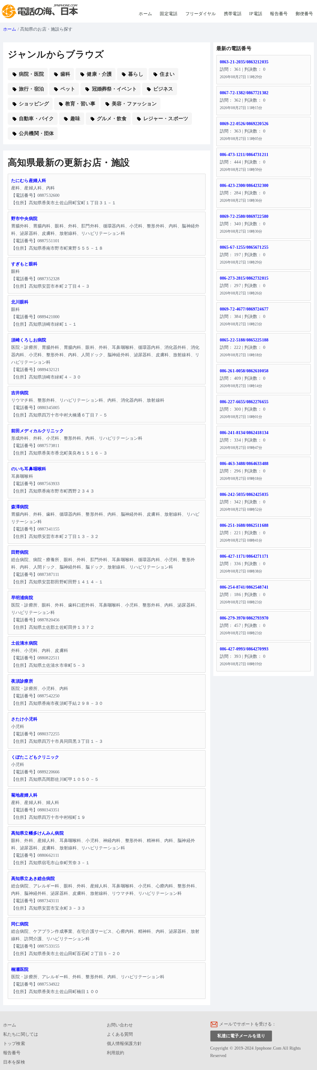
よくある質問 (120, 1034)
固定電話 (168, 13)
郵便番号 (304, 13)
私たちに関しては (20, 1034)
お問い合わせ (120, 1025)
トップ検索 (14, 1043)
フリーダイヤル (200, 13)
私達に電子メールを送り (241, 1036)
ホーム (145, 13)
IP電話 (255, 13)
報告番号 (279, 13)
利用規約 (115, 1053)
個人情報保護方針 (124, 1043)
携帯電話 (232, 13)
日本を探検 (14, 1062)
